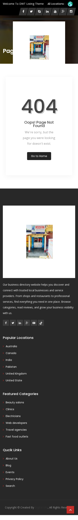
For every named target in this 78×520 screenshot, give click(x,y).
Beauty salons (15, 402)
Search (10, 486)
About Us (11, 458)
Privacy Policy (14, 479)
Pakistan (11, 367)
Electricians (13, 416)
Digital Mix (41, 507)
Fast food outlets (17, 436)
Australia (11, 346)
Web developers (16, 423)
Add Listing (54, 83)
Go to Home (39, 156)
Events (10, 472)
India (9, 360)
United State (14, 380)
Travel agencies (16, 430)
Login (20, 83)
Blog (8, 465)
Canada (11, 353)
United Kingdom (16, 373)
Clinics (10, 409)
